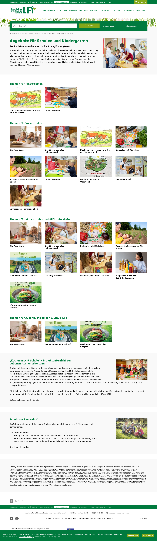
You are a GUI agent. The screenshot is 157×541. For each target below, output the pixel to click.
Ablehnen (132, 535)
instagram (120, 513)
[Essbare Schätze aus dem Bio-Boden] (25, 166)
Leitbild (102, 518)
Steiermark (83, 2)
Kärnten (34, 2)
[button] (48, 10)
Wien (109, 2)
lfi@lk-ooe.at (110, 513)
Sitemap (94, 518)
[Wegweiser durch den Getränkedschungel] (131, 262)
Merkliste (141, 2)
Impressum (58, 518)
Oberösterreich (61, 2)
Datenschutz (70, 518)
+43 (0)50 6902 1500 (97, 513)
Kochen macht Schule (29, 400)
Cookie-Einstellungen (26, 537)
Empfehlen (21, 501)
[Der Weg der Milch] (131, 166)
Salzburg (73, 2)
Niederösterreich (46, 2)
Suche (90, 25)
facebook (129, 513)
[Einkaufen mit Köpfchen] (131, 137)
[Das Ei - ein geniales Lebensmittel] (61, 137)
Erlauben (147, 535)
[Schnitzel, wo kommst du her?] (25, 195)
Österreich (13, 2)
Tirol (92, 2)
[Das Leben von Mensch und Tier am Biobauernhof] (25, 97)
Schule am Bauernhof (19, 447)
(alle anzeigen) (131, 26)
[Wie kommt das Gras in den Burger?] (25, 292)
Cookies (110, 518)
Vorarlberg (100, 2)
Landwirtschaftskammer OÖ (58, 513)
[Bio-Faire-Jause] (25, 137)
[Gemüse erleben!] (61, 97)
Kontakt (49, 518)
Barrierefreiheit (83, 518)
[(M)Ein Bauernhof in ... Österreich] (96, 166)
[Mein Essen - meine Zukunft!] (25, 262)
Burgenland (24, 2)
